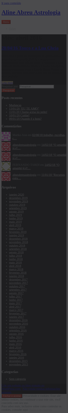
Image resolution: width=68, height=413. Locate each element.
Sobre (12, 28)
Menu (6, 22)
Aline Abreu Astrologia (31, 12)
